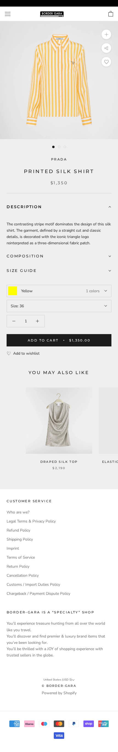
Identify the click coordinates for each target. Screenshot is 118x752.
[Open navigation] (7, 14)
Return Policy (18, 566)
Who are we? (18, 512)
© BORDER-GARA (59, 686)
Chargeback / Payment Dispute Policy (38, 593)
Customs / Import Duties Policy (33, 584)
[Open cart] (110, 14)
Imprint (13, 548)
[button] (59, 207)
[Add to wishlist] (106, 62)
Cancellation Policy (23, 575)
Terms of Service (21, 557)
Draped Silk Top (59, 462)
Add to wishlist (26, 353)
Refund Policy (18, 530)
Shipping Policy (20, 539)
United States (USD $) (57, 680)
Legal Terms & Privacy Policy (31, 521)
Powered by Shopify (59, 693)
